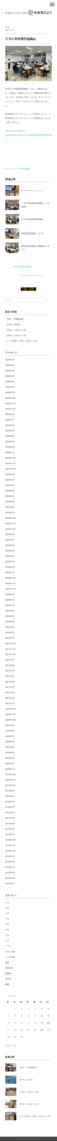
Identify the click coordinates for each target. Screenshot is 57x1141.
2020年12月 (10, 708)
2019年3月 (10, 823)
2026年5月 (10, 370)
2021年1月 (10, 703)
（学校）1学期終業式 (14, 318)
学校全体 (9, 967)
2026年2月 (10, 386)
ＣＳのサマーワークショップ (32, 275)
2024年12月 (10, 457)
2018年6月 (10, 872)
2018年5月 (10, 878)
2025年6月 (10, 425)
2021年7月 (10, 670)
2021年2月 (10, 697)
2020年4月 (10, 752)
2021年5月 (10, 681)
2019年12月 (10, 774)
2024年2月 (10, 507)
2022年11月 (10, 583)
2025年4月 (10, 436)
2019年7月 (10, 801)
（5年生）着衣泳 (12, 324)
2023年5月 (10, 550)
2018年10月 (10, 850)
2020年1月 (10, 768)
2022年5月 (10, 616)
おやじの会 (10, 951)
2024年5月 (10, 490)
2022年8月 (10, 599)
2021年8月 (10, 665)
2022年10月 (10, 588)
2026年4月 (10, 376)
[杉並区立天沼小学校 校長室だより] (28, 11)
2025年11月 (10, 403)
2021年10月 (10, 654)
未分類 (8, 978)
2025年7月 (10, 419)
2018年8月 (10, 861)
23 (22, 1029)
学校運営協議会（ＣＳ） (33, 233)
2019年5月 (10, 812)
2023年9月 (10, 534)
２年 (7, 907)
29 (15, 1036)
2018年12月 (10, 839)
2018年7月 (10, 867)
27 (48, 1029)
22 (15, 1029)
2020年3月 (10, 758)
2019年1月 (10, 834)
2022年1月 (10, 637)
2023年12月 (10, 517)
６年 (7, 929)
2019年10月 (10, 785)
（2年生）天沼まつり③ (15, 335)
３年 (7, 913)
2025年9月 (10, 414)
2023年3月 (10, 561)
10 (28, 1015)
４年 (7, 918)
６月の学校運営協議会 (23, 168)
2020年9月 (10, 725)
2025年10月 (10, 408)
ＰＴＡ (8, 946)
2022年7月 (10, 605)
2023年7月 (10, 539)
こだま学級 (10, 956)
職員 (7, 984)
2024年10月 (10, 468)
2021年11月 (10, 648)
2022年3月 (10, 627)
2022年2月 (10, 632)
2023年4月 (10, 556)
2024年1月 (10, 512)
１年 (7, 902)
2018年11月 (10, 845)
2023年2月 (10, 567)
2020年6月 (10, 741)
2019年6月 (10, 807)
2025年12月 (10, 397)
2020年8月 (10, 730)
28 (8, 1036)
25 (35, 1029)
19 (42, 1022)
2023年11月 (10, 523)
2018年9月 (10, 856)
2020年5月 (10, 747)
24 (28, 1029)
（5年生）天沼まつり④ (15, 329)
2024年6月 (10, 485)
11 (35, 1015)
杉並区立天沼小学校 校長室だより (29, 1139)
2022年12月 (10, 577)
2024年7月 (10, 479)
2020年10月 (10, 719)
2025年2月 (10, 446)
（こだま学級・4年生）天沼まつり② (21, 340)
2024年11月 (10, 463)
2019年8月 (10, 796)
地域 (7, 962)
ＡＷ (7, 935)
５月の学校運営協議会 (22, 266)
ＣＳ (7, 27)
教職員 (8, 973)
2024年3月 (10, 501)
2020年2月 (10, 763)
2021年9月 (10, 659)
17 (28, 1022)
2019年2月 (10, 828)
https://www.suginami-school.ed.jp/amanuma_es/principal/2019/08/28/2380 (28, 134)
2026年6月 (10, 365)
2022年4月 (10, 621)
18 (35, 1022)
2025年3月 (10, 441)
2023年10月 (10, 528)
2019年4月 (10, 818)
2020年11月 (10, 714)
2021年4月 (10, 687)
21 (8, 1029)
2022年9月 (10, 594)
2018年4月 (10, 883)
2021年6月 (10, 676)
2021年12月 (10, 643)
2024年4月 (10, 496)
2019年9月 (10, 790)
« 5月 (8, 1045)
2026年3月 (10, 381)
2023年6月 (10, 545)
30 (22, 1036)
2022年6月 (10, 610)
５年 (7, 924)
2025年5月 (10, 430)
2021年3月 (10, 692)
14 (8, 1022)
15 (15, 1022)
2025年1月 (10, 452)
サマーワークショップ (32, 190)
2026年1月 (10, 392)
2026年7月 (10, 359)
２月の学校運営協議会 (32, 219)
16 (22, 1022)
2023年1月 (10, 572)
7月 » (14, 1045)
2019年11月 (10, 779)
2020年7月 (10, 736)
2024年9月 (10, 474)
